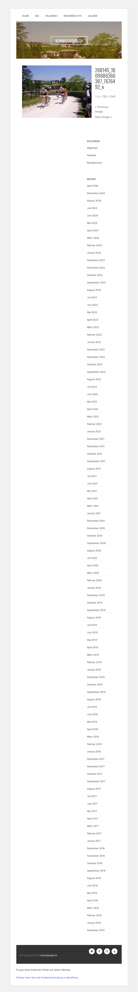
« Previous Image (101, 109)
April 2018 (92, 729)
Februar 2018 (94, 744)
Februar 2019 (94, 662)
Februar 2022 (94, 423)
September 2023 (96, 282)
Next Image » (103, 117)
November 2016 (96, 855)
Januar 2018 (94, 751)
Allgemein (92, 147)
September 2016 (96, 870)
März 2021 (93, 505)
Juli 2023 (92, 297)
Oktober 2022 (94, 364)
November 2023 (96, 267)
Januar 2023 (94, 342)
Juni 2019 (92, 632)
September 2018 (96, 691)
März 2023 (93, 327)
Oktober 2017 (94, 773)
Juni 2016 (92, 885)
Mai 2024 (92, 222)
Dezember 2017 (96, 758)
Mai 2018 (92, 721)
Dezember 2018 (96, 677)
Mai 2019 (92, 639)
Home (25, 15)
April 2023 (92, 319)
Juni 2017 (92, 803)
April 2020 (92, 565)
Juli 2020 (92, 557)
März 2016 (93, 907)
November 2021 (96, 446)
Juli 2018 (92, 706)
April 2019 (92, 647)
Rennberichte (73, 15)
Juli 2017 (92, 796)
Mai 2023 (92, 312)
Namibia (91, 155)
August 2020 (94, 550)
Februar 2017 (94, 833)
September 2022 (96, 371)
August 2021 (94, 468)
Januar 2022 (94, 431)
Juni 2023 (92, 304)
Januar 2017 (94, 840)
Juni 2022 (92, 394)
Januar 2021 (94, 513)
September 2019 (96, 610)
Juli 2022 (92, 386)
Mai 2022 (92, 401)
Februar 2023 (94, 334)
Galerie (92, 15)
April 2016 (92, 900)
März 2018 (93, 736)
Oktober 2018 (94, 684)
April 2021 (92, 498)
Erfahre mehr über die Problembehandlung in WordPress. (47, 977)
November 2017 (96, 766)
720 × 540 (108, 96)
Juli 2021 (92, 476)
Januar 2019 (94, 669)
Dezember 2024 (96, 193)
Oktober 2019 (94, 602)
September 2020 (96, 543)
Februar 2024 (94, 245)
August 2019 (94, 617)
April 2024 (92, 230)
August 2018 (94, 699)
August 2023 (94, 289)
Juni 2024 (92, 215)
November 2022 (96, 356)
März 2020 (93, 572)
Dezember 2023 (96, 260)
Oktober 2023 (94, 275)
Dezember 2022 (96, 349)
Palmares (51, 15)
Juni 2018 (92, 714)
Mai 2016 (92, 892)
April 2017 (92, 818)
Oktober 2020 (94, 535)
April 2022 (92, 409)
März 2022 (93, 416)
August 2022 (94, 379)
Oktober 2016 (94, 863)
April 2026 (92, 185)
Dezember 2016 (96, 848)
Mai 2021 (92, 490)
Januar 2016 (94, 922)
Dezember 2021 (96, 438)
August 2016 (94, 878)
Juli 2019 (92, 624)
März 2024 (93, 237)
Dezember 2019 (96, 595)
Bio (37, 15)
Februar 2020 (94, 580)
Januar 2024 (94, 252)
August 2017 (94, 788)
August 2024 (94, 200)
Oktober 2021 (94, 453)
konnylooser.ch (49, 955)
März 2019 (93, 654)
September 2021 (96, 461)
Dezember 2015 (96, 930)
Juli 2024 (92, 208)
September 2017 (96, 781)
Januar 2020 (94, 587)
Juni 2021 (92, 483)
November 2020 (96, 528)
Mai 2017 (92, 811)
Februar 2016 (94, 915)
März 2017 (93, 825)
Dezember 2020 (96, 520)
